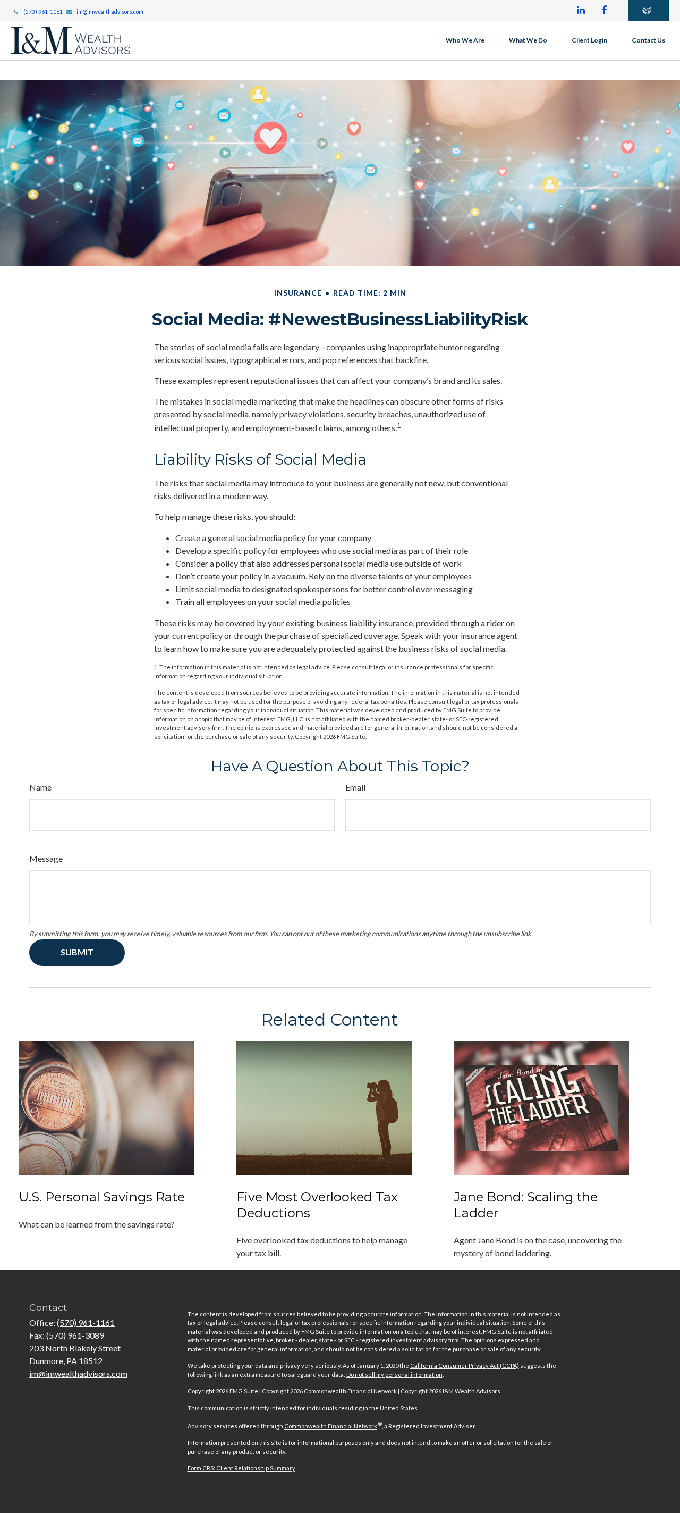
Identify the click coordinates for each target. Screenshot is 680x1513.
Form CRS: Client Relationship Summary (241, 1468)
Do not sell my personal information (394, 1374)
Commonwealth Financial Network (330, 1426)
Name (40, 787)
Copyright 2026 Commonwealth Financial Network (329, 1391)
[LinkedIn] (580, 10)
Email (355, 787)
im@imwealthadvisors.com (109, 12)
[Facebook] (604, 10)
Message (46, 858)
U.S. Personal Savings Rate (102, 1197)
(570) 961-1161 (43, 12)
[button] (465, 40)
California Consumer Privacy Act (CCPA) (464, 1365)
